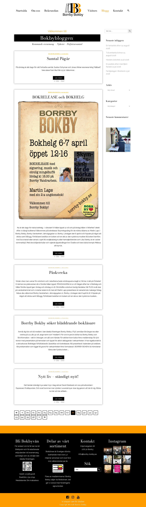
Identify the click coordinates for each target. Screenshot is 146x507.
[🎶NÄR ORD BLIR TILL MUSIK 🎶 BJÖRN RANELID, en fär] (126, 469)
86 (62, 413)
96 (33, 417)
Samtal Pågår (58, 58)
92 (96, 413)
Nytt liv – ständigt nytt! (58, 376)
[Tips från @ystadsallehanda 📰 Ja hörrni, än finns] (117, 459)
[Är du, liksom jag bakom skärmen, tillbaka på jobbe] (126, 459)
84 (50, 413)
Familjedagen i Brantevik (115, 71)
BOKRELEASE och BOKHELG (58, 97)
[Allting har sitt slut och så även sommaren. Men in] (108, 469)
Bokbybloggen (54, 53)
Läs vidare (58, 78)
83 (45, 413)
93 (16, 417)
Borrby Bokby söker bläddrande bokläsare (58, 323)
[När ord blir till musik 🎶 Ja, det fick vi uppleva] (126, 450)
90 (84, 413)
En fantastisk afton (113, 46)
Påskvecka (58, 272)
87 (67, 413)
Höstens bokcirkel (113, 60)
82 (39, 413)
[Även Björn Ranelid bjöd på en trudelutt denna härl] (117, 450)
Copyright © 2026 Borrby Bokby (73, 505)
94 (22, 417)
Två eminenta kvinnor (114, 53)
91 (90, 413)
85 (56, 413)
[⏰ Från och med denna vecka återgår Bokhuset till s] (108, 459)
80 (28, 413)
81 (33, 413)
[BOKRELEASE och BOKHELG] (58, 160)
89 (79, 413)
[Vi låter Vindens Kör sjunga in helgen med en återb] (108, 450)
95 (28, 417)
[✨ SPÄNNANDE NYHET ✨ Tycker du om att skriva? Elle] (117, 469)
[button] (128, 10)
